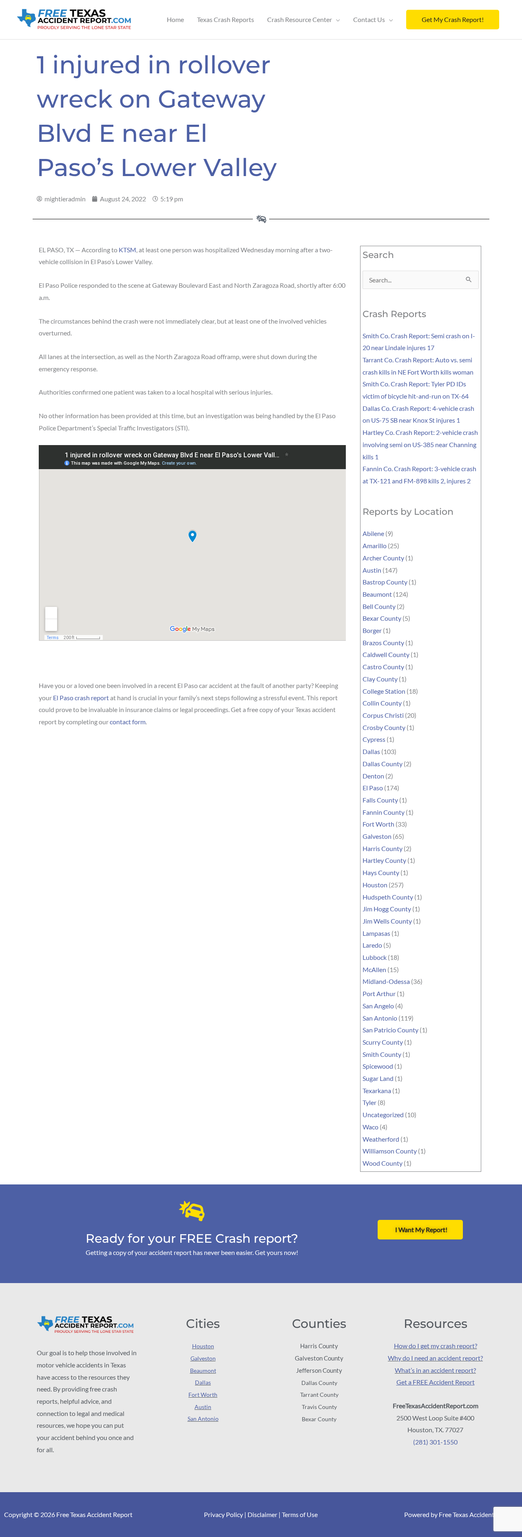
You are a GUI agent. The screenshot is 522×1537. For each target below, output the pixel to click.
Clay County (380, 679)
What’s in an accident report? (435, 1370)
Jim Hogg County (387, 909)
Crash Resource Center (299, 19)
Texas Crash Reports (225, 19)
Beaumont (377, 594)
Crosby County (384, 727)
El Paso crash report (81, 697)
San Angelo (378, 1006)
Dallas (371, 751)
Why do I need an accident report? (435, 1358)
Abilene (373, 533)
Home (175, 19)
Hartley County (384, 860)
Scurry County (383, 1042)
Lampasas (376, 933)
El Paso (373, 788)
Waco (370, 1127)
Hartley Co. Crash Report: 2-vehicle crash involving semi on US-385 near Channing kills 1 (420, 444)
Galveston (377, 836)
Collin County (382, 703)
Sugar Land (378, 1078)
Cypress (374, 739)
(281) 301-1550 (435, 1442)
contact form (128, 721)
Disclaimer (262, 1514)
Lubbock (375, 957)
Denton (373, 776)
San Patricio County (390, 1030)
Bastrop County (385, 582)
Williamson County (390, 1151)
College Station (384, 691)
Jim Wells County (387, 921)
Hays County (381, 872)
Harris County (383, 848)
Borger (372, 630)
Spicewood (378, 1066)
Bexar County (382, 618)
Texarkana (377, 1090)
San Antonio (380, 1018)
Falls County (380, 800)
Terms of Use (300, 1514)
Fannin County (384, 812)
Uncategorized (383, 1114)
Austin (372, 570)
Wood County (383, 1163)
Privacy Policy (223, 1514)
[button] (452, 19)
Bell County (379, 606)
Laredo (372, 945)
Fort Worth (378, 824)
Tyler (369, 1102)
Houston (375, 885)
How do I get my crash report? (435, 1346)
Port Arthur (379, 993)
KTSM (127, 250)
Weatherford (381, 1139)
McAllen (374, 969)
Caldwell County (386, 654)
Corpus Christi (383, 715)
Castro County (383, 666)
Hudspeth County (388, 897)
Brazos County (383, 642)
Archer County (383, 558)
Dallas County (383, 763)
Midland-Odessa (386, 981)
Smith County (382, 1054)
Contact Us (369, 19)
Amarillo (375, 545)
